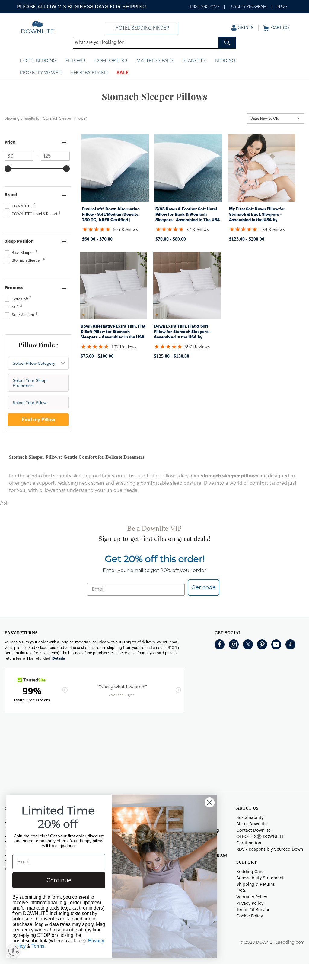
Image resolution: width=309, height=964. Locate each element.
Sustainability (249, 818)
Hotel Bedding (38, 60)
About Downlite (251, 824)
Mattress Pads (155, 60)
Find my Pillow (38, 419)
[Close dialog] (209, 802)
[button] (275, 118)
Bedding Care (250, 872)
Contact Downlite (253, 830)
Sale (122, 72)
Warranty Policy (251, 897)
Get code (203, 587)
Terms (37, 946)
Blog (282, 7)
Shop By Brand (89, 72)
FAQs (241, 891)
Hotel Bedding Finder (142, 28)
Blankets (194, 60)
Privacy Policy (249, 903)
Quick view (115, 195)
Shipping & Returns (255, 884)
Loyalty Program (248, 7)
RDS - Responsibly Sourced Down (269, 849)
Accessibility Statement (260, 878)
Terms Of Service (253, 910)
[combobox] (154, 43)
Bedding (225, 60)
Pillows (75, 60)
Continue (59, 880)
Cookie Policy (249, 916)
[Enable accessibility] (13, 950)
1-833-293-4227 (204, 7)
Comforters (110, 60)
